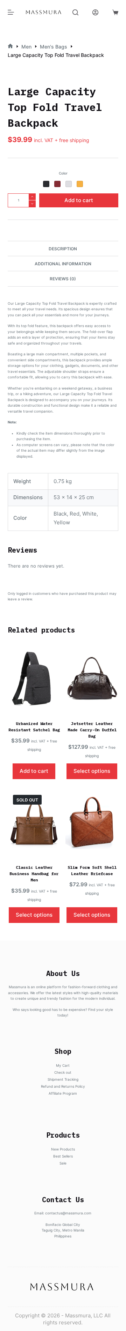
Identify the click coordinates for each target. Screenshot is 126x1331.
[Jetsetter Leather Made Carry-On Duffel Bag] (91, 679)
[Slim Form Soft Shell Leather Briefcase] (91, 823)
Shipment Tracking (63, 1079)
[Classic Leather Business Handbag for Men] (34, 823)
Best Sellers (63, 1156)
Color (63, 173)
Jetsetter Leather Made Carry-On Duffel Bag (92, 730)
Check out (62, 1072)
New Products (63, 1149)
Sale (62, 1163)
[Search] (75, 12)
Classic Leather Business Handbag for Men (33, 873)
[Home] (10, 46)
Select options (92, 771)
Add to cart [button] (34, 771)
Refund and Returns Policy (63, 1086)
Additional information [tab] (63, 263)
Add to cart (78, 200)
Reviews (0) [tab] (63, 278)
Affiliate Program (63, 1093)
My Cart (63, 1065)
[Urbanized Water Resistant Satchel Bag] (34, 679)
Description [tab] (63, 248)
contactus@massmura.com (68, 1213)
